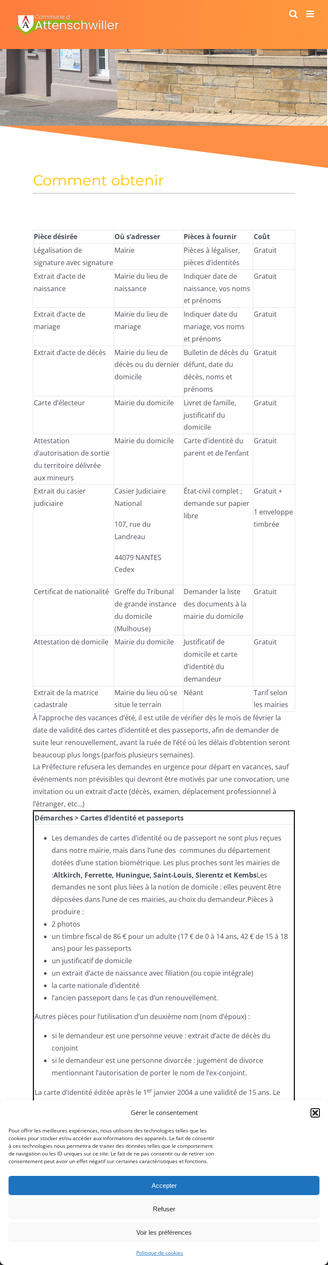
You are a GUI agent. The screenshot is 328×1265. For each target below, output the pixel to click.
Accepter (164, 1185)
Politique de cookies (159, 1252)
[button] (315, 1113)
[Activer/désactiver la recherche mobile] (293, 13)
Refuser (164, 1209)
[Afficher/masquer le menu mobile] (310, 13)
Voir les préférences (164, 1232)
